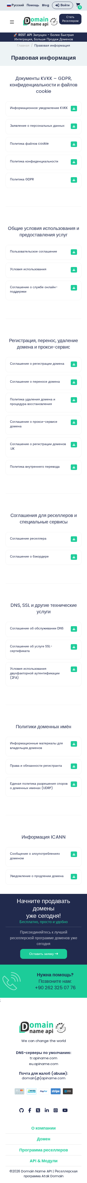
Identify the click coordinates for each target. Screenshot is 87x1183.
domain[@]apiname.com (43, 1078)
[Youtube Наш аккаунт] (65, 1110)
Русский (17, 5)
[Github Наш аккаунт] (21, 1110)
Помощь (33, 5)
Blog (45, 5)
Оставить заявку (42, 953)
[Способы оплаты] (43, 1092)
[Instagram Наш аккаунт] (56, 1110)
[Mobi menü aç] (12, 21)
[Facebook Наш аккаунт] (29, 1110)
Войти (65, 5)
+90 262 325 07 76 (55, 987)
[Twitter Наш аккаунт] (38, 1110)
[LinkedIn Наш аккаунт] (47, 1110)
